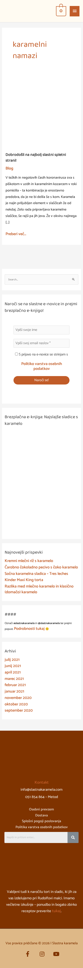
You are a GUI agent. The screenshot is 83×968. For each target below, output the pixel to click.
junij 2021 (13, 666)
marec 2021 (14, 678)
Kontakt (42, 782)
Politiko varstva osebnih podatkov (41, 366)
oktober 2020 (16, 704)
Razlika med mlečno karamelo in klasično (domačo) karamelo (39, 589)
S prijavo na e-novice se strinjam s (43, 354)
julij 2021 (12, 659)
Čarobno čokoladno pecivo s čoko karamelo (41, 567)
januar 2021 (14, 691)
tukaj (56, 911)
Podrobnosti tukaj (29, 628)
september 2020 (19, 710)
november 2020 (18, 698)
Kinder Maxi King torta (24, 580)
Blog (9, 168)
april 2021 (13, 672)
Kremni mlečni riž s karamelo (29, 561)
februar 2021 (15, 685)
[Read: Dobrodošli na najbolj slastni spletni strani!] (42, 111)
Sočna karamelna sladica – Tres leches (36, 573)
